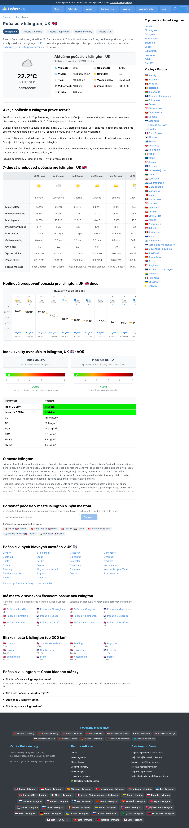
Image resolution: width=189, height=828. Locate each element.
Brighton (41, 573)
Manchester (110, 552)
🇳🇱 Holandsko (153, 149)
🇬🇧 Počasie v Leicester (82, 623)
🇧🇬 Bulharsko (152, 100)
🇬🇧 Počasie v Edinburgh (83, 617)
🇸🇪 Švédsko (151, 273)
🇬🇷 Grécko (151, 141)
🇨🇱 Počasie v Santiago (164, 733)
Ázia (165, 9)
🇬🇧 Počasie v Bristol (14, 623)
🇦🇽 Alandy (150, 75)
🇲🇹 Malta (150, 195)
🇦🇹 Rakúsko (151, 228)
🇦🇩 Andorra (151, 83)
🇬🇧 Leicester (110, 651)
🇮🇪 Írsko (149, 153)
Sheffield (8, 556)
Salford (7, 577)
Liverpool (109, 556)
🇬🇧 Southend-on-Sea (48, 644)
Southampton (111, 573)
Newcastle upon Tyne (116, 569)
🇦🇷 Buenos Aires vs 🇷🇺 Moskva (20, 533)
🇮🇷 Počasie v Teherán (44, 738)
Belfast (7, 565)
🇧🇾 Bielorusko (152, 91)
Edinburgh (75, 556)
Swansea (75, 569)
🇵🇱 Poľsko (150, 219)
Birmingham (43, 552)
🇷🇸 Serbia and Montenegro (160, 244)
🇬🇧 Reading (76, 644)
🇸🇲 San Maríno (153, 240)
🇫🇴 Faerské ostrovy (156, 124)
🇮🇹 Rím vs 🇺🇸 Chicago (16, 528)
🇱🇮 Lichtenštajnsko (156, 170)
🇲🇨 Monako (151, 203)
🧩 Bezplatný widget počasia (85, 781)
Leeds (39, 556)
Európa (90, 9)
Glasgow (75, 552)
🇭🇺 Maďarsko (152, 190)
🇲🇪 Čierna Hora (153, 112)
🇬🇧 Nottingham (78, 658)
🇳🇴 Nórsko (151, 211)
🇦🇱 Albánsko (152, 79)
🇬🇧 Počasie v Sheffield (15, 617)
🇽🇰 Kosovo (151, 166)
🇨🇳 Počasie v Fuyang (48, 733)
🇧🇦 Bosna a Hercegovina (158, 96)
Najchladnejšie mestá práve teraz (147, 757)
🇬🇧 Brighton (110, 644)
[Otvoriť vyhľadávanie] (175, 9)
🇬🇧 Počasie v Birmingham (50, 610)
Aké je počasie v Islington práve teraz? (28, 679)
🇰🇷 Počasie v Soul (141, 733)
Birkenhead (76, 565)
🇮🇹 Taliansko (152, 277)
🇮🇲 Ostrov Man (153, 215)
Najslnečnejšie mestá (141, 771)
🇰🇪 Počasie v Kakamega (117, 738)
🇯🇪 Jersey (150, 162)
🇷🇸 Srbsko (150, 261)
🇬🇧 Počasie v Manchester (118, 610)
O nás (74, 752)
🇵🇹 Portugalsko (153, 224)
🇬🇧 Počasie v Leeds (47, 617)
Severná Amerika (147, 9)
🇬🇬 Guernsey (152, 145)
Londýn (7, 552)
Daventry (41, 577)
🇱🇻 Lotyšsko (152, 178)
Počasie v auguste (32, 31)
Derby (73, 573)
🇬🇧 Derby (109, 658)
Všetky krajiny (78, 771)
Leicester (75, 560)
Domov (6, 17)
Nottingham (110, 565)
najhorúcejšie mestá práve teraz (21, 47)
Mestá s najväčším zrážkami (145, 762)
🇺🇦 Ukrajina (151, 281)
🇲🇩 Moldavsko (153, 199)
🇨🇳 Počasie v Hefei (68, 738)
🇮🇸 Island (150, 157)
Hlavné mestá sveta (80, 776)
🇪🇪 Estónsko (152, 120)
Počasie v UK (105, 31)
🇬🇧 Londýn (9, 644)
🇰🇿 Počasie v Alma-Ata (144, 738)
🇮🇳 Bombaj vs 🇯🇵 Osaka (52, 533)
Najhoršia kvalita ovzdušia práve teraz (149, 776)
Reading (7, 569)
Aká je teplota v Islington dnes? (24, 706)
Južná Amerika (108, 9)
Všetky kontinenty (79, 766)
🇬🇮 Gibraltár (151, 137)
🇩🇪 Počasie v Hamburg (91, 738)
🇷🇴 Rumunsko (153, 232)
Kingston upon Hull (47, 569)
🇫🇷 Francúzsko (153, 133)
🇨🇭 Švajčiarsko (153, 265)
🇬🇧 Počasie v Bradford (116, 623)
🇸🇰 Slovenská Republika (158, 248)
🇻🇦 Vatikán (151, 285)
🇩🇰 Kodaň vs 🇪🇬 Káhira (72, 528)
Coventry (41, 565)
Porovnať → (89, 517)
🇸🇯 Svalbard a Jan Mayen (159, 269)
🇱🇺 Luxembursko (154, 182)
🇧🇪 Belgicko (151, 87)
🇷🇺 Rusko (150, 236)
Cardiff (40, 560)
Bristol (6, 560)
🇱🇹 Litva (149, 174)
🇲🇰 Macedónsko (154, 186)
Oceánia (127, 9)
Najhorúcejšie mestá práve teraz (147, 752)
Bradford (108, 560)
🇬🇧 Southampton (45, 651)
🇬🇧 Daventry (10, 651)
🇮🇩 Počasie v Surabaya (118, 733)
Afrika (58, 9)
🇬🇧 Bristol (41, 658)
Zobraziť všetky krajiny (121, 2)
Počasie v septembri (58, 31)
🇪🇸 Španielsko (153, 257)
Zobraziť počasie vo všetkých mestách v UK (27, 583)
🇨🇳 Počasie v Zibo (94, 733)
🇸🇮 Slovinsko (152, 252)
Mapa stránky (77, 762)
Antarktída (74, 9)
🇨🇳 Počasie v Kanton (72, 733)
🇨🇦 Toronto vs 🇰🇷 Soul (99, 528)
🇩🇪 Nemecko (152, 207)
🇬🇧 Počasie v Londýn (14, 610)
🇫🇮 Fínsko (150, 129)
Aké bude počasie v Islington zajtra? (27, 693)
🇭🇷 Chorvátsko (153, 108)
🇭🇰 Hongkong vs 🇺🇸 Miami (44, 528)
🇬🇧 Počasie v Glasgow (82, 610)
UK (15, 17)
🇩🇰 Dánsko (151, 116)
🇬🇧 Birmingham (11, 658)
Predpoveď (11, 31)
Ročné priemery (83, 31)
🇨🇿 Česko (150, 104)
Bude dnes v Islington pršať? (22, 699)
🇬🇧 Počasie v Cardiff (48, 623)
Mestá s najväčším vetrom (144, 766)
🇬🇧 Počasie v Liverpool (116, 617)
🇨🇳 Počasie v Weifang (24, 733)
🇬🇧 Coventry (77, 651)
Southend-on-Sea (13, 573)
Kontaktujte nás (78, 757)
